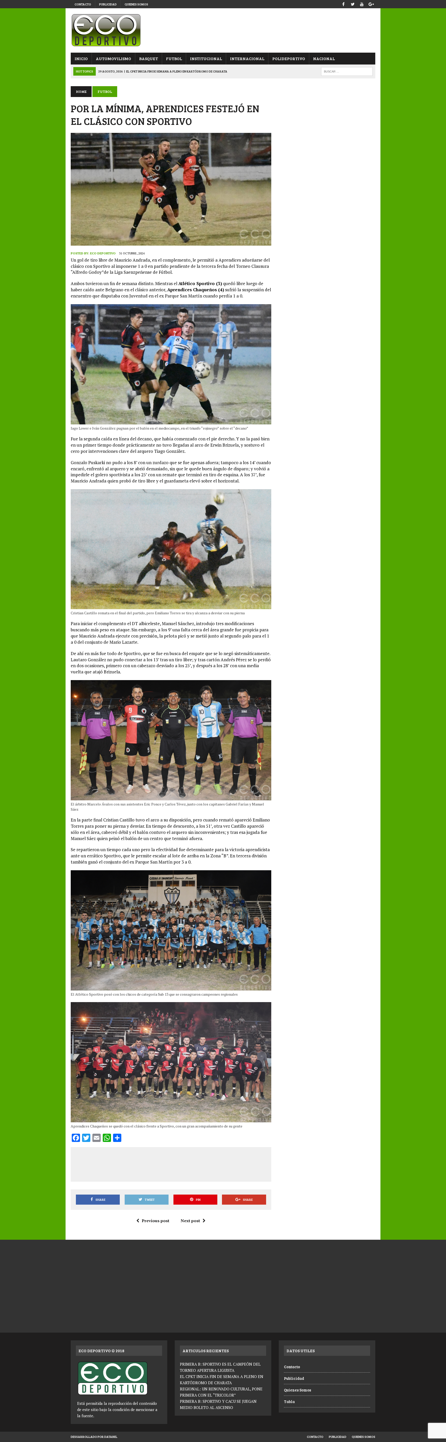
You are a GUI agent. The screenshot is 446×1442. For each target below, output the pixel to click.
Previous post (155, 1220)
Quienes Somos (136, 4)
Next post (190, 1220)
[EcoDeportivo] (223, 30)
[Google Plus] (371, 3)
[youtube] (362, 3)
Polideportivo (288, 58)
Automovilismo (113, 58)
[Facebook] (343, 3)
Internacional (247, 58)
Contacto (83, 4)
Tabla (289, 1401)
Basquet (148, 58)
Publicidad (108, 4)
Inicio (81, 58)
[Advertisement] (171, 1163)
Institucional (206, 58)
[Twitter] (352, 3)
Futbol (174, 58)
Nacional (324, 58)
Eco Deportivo (103, 253)
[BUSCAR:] (347, 71)
